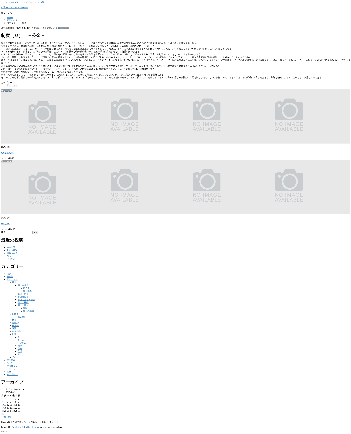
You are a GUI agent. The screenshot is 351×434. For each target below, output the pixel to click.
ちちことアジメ (7, 153)
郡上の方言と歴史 (26, 299)
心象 (20, 348)
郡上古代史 (23, 285)
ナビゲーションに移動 (35, 2)
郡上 (14, 282)
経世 (20, 354)
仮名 (14, 320)
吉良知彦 (11, 360)
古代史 (26, 288)
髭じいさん (63, 28)
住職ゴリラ (12, 366)
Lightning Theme (31, 427)
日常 (14, 334)
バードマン (12, 369)
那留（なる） (13, 253)
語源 (9, 274)
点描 (20, 351)
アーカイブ (6, 389)
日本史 (15, 314)
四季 (20, 346)
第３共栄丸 (12, 374)
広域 (25, 308)
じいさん (22, 343)
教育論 (15, 325)
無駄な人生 (5, 224)
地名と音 (11, 247)
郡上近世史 (23, 297)
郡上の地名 (23, 305)
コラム (21, 340)
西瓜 (9, 256)
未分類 (10, 276)
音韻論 (15, 322)
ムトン (10, 363)
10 (3, 405)
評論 (14, 328)
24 (3, 411)
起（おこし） (13, 259)
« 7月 (3, 417)
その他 (15, 357)
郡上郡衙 (27, 291)
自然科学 (16, 331)
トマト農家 (12, 250)
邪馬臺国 (22, 317)
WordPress (16, 427)
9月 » (10, 417)
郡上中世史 (23, 294)
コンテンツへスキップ (12, 2)
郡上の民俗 (23, 302)
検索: (3, 232)
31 (3, 414)
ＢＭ (9, 371)
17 (3, 408)
